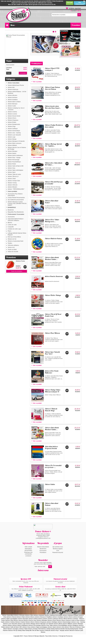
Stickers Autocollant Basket (51, 202)
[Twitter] (44, 573)
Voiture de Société (13, 251)
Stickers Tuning (12, 183)
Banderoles (43, 548)
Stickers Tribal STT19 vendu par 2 (52, 69)
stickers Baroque (12, 104)
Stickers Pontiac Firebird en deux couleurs (54, 126)
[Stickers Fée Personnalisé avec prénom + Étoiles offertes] (37, 470)
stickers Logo (11, 137)
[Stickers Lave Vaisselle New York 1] (37, 357)
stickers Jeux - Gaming (14, 133)
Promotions (76, 25)
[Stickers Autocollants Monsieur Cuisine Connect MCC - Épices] (37, 262)
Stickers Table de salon (14, 174)
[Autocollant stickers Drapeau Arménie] (37, 452)
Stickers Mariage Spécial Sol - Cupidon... (53, 145)
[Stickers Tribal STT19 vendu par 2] (37, 73)
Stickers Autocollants (43, 547)
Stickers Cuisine (12, 114)
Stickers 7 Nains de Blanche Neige (51, 410)
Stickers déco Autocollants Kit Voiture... (53, 164)
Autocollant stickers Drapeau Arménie (51, 447)
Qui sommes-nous (58, 547)
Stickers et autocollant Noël (15, 241)
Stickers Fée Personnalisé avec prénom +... (53, 466)
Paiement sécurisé (57, 552)
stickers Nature (12, 153)
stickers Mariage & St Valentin (16, 141)
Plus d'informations (79, 3)
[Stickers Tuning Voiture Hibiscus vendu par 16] (37, 395)
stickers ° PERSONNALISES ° (16, 189)
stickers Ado (11, 87)
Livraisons (28, 556)
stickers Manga (12, 139)
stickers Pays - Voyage (14, 157)
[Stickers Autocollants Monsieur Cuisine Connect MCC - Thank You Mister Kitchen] (37, 433)
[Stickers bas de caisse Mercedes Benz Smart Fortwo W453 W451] (37, 111)
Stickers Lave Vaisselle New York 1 (52, 353)
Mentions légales (58, 548)
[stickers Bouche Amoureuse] (37, 281)
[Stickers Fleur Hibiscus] (37, 338)
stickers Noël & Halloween (15, 155)
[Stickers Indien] (37, 489)
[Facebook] (41, 573)
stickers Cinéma (12, 112)
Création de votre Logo (14, 229)
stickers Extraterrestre (14, 124)
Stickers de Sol (12, 239)
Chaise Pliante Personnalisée (16, 197)
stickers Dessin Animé (14, 116)
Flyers (9, 231)
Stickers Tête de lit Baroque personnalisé (54, 183)
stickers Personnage (13, 159)
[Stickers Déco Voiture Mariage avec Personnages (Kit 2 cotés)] (37, 225)
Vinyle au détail (12, 249)
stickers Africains (12, 95)
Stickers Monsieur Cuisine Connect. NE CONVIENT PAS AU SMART (17, 203)
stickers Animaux (12, 97)
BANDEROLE (12, 207)
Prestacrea (69, 636)
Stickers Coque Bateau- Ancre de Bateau (52, 88)
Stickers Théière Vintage (53, 295)
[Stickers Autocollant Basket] (37, 206)
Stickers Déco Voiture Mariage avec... (52, 221)
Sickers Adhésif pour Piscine (16, 85)
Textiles (10, 243)
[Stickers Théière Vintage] (37, 300)
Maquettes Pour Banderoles (16, 212)
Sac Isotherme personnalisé (16, 199)
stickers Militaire (12, 145)
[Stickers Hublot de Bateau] (37, 244)
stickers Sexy (11, 168)
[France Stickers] (19, 15)
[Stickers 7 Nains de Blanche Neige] (37, 414)
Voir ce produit (37, 81)
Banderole (11, 210)
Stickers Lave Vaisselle (14, 135)
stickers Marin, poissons (14, 143)
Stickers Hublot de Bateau (53, 238)
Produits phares (36, 63)
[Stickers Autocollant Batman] (37, 508)
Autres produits (12, 191)
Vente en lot (11, 247)
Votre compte (28, 547)
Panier (9, 61)
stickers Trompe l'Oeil (14, 180)
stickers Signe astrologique (15, 170)
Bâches (10, 222)
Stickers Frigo (12, 126)
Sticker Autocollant (13, 83)
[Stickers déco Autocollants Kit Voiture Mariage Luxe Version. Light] (37, 168)
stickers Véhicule (12, 185)
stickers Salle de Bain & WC (16, 166)
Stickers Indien (50, 484)
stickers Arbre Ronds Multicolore (51, 372)
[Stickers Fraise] (10, 264)
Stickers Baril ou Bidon (14, 101)
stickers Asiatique (13, 99)
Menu (12, 25)
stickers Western (12, 187)
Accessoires (11, 216)
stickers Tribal (12, 178)
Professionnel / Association (16, 214)
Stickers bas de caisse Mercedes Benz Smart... (53, 107)
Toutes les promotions (16, 271)
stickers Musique (12, 151)
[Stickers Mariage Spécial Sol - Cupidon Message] (37, 149)
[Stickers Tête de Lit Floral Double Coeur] (37, 319)
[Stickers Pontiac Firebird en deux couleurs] (37, 130)
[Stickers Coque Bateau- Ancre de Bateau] (37, 92)
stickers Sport (11, 172)
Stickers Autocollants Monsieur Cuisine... (52, 258)
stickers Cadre (12, 106)
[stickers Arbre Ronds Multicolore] (37, 376)
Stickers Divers (12, 118)
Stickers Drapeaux (13, 120)
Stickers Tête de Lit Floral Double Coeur (53, 315)
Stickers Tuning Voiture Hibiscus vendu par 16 (52, 391)
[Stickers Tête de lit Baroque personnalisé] (37, 187)
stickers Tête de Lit (13, 176)
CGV (57, 550)
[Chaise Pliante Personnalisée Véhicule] (16, 45)
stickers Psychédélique (14, 162)
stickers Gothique (13, 128)
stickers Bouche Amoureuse (54, 276)
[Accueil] (7, 25)
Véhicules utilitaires (13, 245)
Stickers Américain (13, 89)
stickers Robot (12, 164)
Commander (23, 73)
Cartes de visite (12, 224)
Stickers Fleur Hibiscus (52, 333)
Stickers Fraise (20, 261)
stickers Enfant (12, 122)
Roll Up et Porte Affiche (14, 237)
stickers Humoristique (14, 130)
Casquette (11, 227)
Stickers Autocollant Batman (51, 504)
